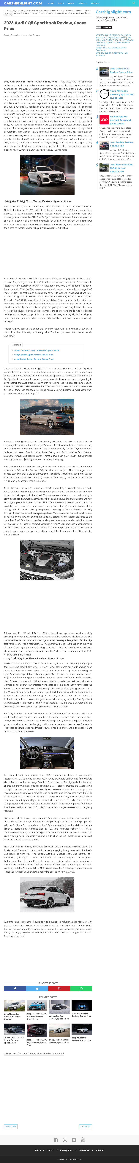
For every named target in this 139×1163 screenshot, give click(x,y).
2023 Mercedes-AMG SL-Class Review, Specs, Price (37, 1016)
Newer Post (11, 1127)
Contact (50, 1150)
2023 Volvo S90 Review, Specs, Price (59, 1017)
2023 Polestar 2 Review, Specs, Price (81, 1039)
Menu (50, 3)
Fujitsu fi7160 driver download (113, 38)
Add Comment (35, 35)
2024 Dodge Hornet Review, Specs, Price (34, 359)
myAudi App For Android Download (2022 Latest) (120, 120)
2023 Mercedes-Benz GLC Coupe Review (12, 1016)
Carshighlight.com (23, 3)
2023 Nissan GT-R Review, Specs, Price (81, 1014)
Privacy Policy (67, 1150)
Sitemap (100, 1150)
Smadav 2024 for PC (120, 35)
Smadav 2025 (117, 53)
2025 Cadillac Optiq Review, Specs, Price (33, 355)
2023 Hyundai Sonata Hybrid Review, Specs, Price (14, 1040)
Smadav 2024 (103, 35)
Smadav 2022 (103, 53)
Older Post (85, 1127)
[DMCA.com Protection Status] (104, 28)
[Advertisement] (48, 58)
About (38, 1150)
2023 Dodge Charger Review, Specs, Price (59, 1041)
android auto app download (110, 37)
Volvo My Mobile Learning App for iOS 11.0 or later (121, 94)
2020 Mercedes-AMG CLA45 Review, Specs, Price (121, 168)
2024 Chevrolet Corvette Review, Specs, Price (36, 350)
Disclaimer (84, 1150)
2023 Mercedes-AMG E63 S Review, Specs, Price (37, 1042)
